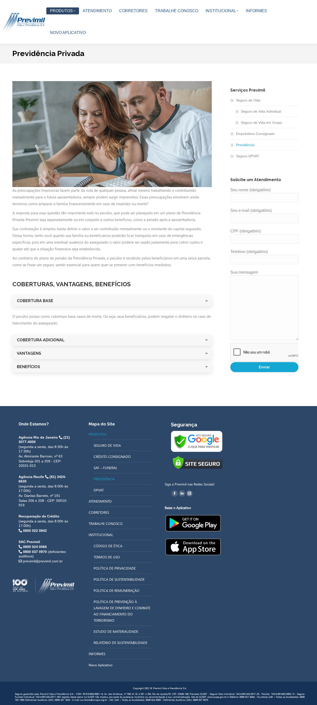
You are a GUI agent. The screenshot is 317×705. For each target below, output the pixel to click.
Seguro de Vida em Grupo (261, 123)
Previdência (245, 145)
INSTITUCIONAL (101, 534)
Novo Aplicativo (100, 665)
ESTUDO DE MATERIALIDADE (116, 631)
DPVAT (99, 490)
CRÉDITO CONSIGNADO (112, 456)
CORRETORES (99, 512)
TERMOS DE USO (107, 557)
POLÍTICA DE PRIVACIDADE (115, 568)
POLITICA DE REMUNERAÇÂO (116, 590)
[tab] (112, 300)
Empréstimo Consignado (255, 134)
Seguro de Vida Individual (261, 111)
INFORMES (97, 653)
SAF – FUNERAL (105, 467)
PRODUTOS (97, 434)
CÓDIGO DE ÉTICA (108, 546)
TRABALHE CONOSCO (106, 523)
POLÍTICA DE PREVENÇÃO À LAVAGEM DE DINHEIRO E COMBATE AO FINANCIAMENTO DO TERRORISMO (122, 611)
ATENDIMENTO (100, 501)
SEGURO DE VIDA (107, 445)
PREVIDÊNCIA (104, 479)
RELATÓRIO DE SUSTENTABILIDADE (120, 642)
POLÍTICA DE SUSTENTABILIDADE (119, 579)
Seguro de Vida (248, 100)
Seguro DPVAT (247, 156)
